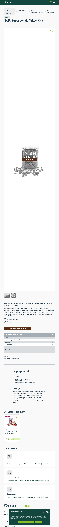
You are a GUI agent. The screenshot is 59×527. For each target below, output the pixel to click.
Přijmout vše (22, 522)
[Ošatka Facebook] (26, 506)
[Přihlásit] (52, 31)
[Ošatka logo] (8, 2)
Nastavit (38, 522)
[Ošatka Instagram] (28, 506)
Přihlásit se (46, 2)
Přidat (16, 439)
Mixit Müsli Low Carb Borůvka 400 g (11, 432)
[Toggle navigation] (54, 2)
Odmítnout (30, 522)
